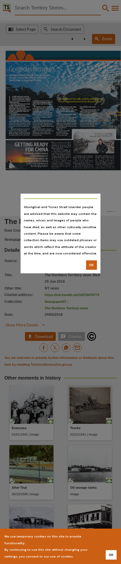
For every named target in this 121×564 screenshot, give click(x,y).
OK (91, 265)
